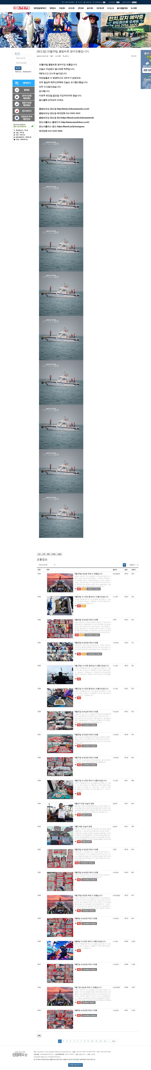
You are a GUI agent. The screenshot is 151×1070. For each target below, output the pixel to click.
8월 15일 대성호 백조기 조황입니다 (88, 895)
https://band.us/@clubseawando (77, 118)
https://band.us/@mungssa (70, 126)
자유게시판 (100, 8)
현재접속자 (98, 2)
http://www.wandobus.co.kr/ (75, 122)
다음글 (59, 554)
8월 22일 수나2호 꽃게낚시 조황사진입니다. (92, 666)
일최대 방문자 (126, 2)
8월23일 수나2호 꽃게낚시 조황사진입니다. (92, 597)
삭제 (43, 554)
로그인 (80, 2)
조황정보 (62, 8)
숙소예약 (134, 8)
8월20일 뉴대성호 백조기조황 (86, 735)
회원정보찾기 (27, 71)
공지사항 (71, 8)
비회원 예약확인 (69, 2)
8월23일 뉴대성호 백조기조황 (86, 620)
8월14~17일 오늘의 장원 (84, 803)
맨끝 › (114, 1041)
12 (100, 1041)
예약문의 (53, 8)
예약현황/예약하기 (40, 8)
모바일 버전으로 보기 (75, 1065)
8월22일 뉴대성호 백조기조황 (86, 643)
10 (92, 1041)
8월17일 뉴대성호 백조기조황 (86, 758)
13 (105, 1041)
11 (96, 1041)
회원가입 (88, 2)
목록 (48, 554)
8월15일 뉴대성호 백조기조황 (86, 872)
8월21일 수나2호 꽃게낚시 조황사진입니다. (92, 689)
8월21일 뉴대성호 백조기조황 (86, 712)
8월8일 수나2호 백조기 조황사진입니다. (90, 941)
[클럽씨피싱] (21, 8)
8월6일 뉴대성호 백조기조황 (86, 1010)
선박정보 (81, 8)
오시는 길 (110, 8)
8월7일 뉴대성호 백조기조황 (86, 964)
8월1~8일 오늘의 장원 (83, 826)
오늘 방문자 (111, 2)
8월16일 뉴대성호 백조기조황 (86, 849)
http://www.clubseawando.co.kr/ (73, 109)
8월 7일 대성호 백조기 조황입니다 (88, 987)
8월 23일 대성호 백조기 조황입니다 (88, 574)
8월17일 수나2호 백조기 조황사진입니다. (91, 780)
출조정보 (90, 8)
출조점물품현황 (122, 8)
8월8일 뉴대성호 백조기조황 (86, 918)
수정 (39, 554)
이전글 (53, 554)
